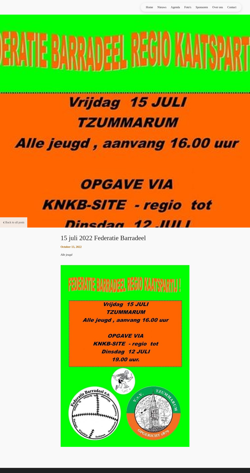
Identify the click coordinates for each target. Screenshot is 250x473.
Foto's (187, 7)
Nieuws (161, 7)
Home (149, 7)
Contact (231, 7)
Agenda (175, 7)
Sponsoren (202, 7)
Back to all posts (14, 222)
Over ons (217, 7)
